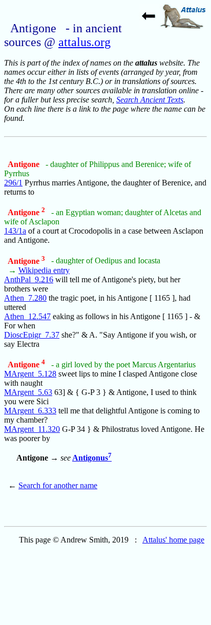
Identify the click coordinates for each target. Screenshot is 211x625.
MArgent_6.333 (30, 410)
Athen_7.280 (25, 298)
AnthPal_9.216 (28, 279)
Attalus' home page (173, 539)
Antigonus (92, 457)
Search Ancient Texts (149, 99)
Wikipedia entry (44, 270)
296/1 (13, 182)
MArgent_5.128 (30, 373)
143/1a (15, 230)
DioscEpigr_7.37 (31, 334)
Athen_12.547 (27, 316)
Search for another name (57, 485)
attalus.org (84, 42)
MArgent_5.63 (28, 392)
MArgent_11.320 (32, 429)
